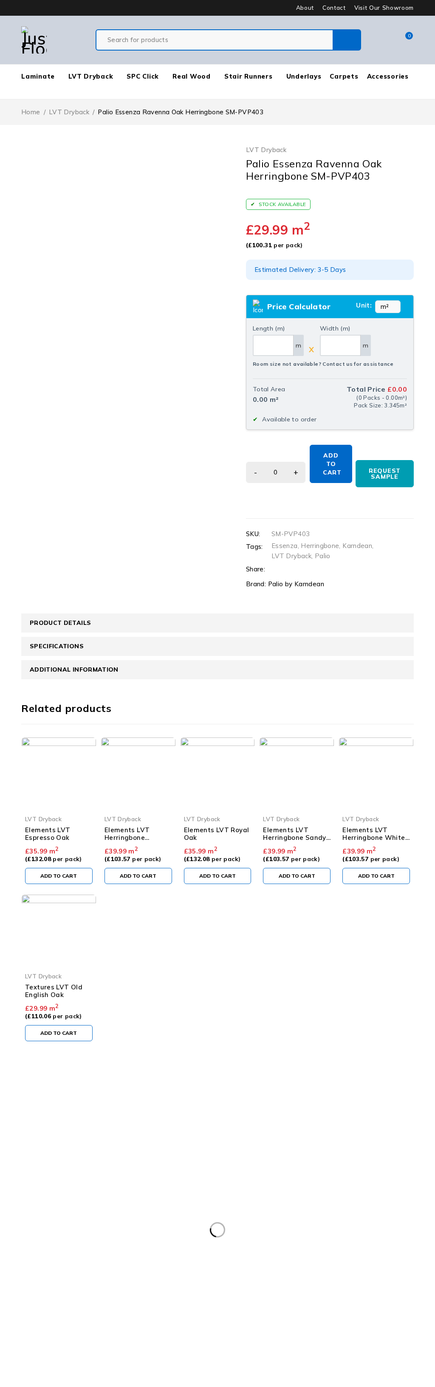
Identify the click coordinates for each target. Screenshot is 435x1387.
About (305, 7)
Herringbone (320, 546)
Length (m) (269, 328)
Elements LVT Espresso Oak (48, 834)
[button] (59, 876)
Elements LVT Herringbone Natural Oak (127, 837)
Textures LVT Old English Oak (53, 991)
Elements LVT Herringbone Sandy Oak (294, 837)
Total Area (269, 389)
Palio (322, 556)
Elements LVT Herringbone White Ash (373, 837)
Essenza (284, 546)
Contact (334, 7)
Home (30, 112)
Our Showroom (39, 1101)
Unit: (364, 305)
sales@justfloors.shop (34, 1111)
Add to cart (332, 464)
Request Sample (385, 473)
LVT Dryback (69, 112)
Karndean (357, 546)
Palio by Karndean (296, 584)
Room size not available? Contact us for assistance (323, 364)
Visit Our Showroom (384, 7)
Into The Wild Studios (75, 1382)
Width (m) (335, 328)
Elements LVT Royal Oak (216, 834)
